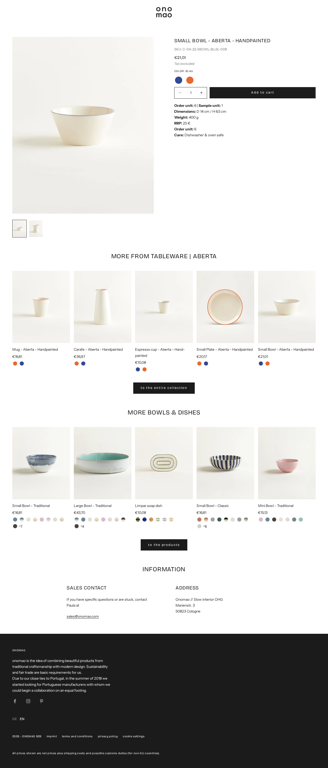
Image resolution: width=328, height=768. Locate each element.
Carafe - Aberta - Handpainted (98, 349)
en (22, 719)
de (14, 719)
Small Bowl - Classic (213, 505)
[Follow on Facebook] (14, 701)
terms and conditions (77, 736)
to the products (164, 545)
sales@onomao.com (83, 616)
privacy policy (108, 736)
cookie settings (134, 736)
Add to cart (262, 92)
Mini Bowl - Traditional (275, 505)
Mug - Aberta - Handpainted (35, 349)
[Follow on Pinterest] (41, 701)
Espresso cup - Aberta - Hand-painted (160, 352)
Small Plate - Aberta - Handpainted (225, 349)
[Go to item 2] (36, 228)
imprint (52, 736)
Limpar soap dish (148, 505)
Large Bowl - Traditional (92, 505)
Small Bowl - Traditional (31, 505)
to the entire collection (164, 388)
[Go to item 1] (19, 228)
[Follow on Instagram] (28, 701)
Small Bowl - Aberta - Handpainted (286, 349)
